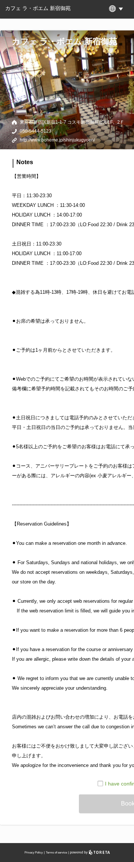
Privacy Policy (34, 852)
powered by (79, 852)
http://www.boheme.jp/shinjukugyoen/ (57, 140)
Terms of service (56, 852)
